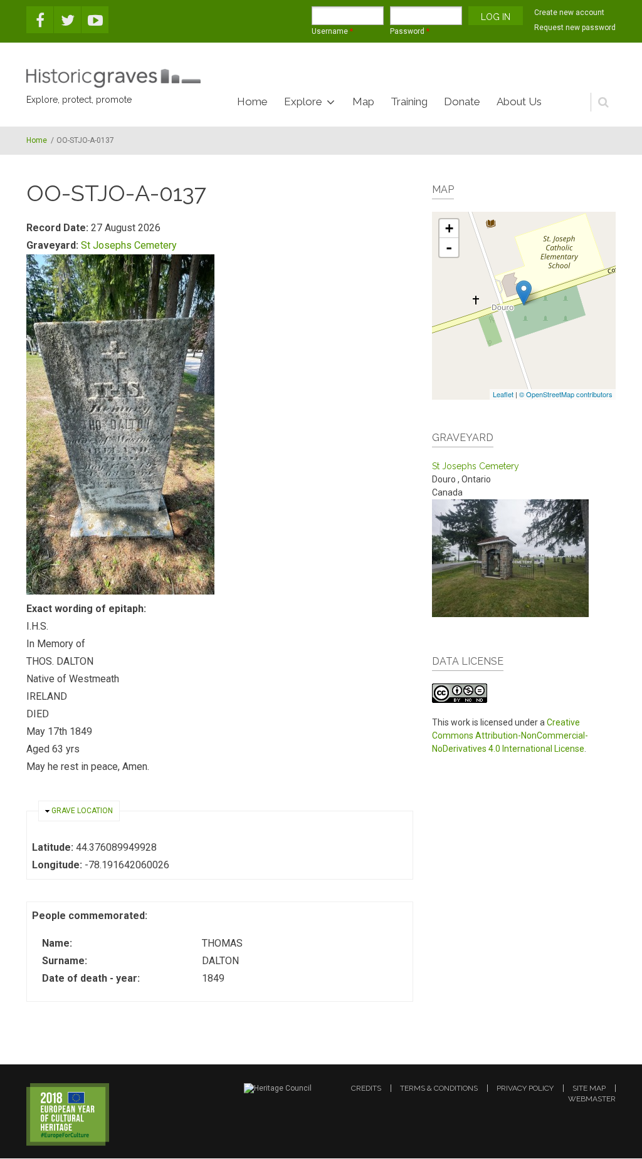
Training (409, 101)
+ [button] (449, 228)
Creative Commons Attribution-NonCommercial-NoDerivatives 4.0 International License (510, 735)
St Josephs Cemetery (129, 245)
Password (409, 31)
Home (252, 101)
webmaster (592, 1099)
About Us (519, 101)
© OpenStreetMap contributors (566, 394)
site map (589, 1088)
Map (363, 101)
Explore (303, 101)
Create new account (569, 12)
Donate (462, 101)
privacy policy (525, 1088)
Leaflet (503, 394)
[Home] (113, 78)
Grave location (82, 810)
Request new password (575, 27)
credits (366, 1088)
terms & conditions (439, 1088)
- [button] (449, 247)
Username (332, 31)
